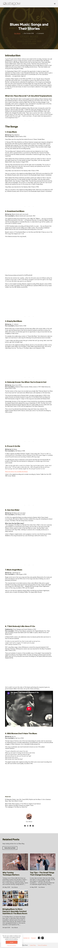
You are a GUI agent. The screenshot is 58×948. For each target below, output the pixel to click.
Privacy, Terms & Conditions (11, 945)
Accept (11, 942)
